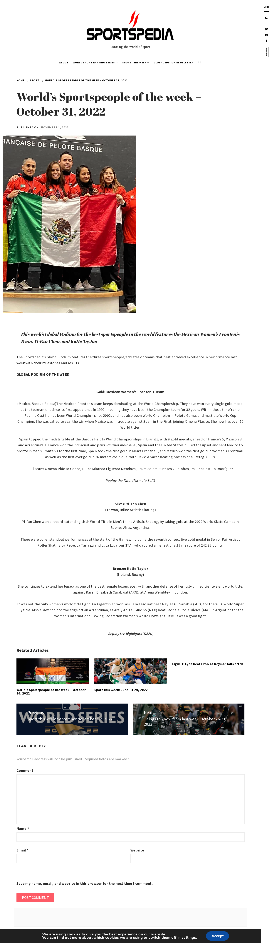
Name (22, 828)
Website (137, 850)
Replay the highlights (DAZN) (131, 633)
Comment (24, 770)
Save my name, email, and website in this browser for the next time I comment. (84, 883)
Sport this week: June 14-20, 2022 (121, 690)
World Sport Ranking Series (94, 62)
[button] (266, 18)
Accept (217, 935)
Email (22, 850)
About (63, 62)
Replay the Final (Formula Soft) (130, 480)
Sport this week (134, 62)
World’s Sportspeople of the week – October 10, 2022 (51, 692)
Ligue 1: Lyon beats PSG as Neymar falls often (207, 664)
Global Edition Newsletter (174, 62)
